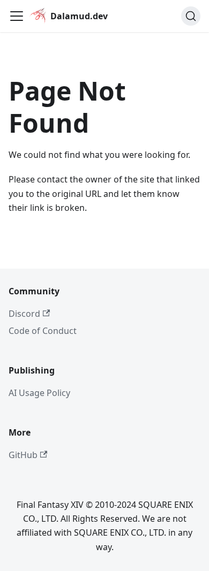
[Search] (190, 16)
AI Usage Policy (39, 393)
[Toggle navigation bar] (17, 16)
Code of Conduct (43, 331)
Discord (24, 313)
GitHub (23, 455)
